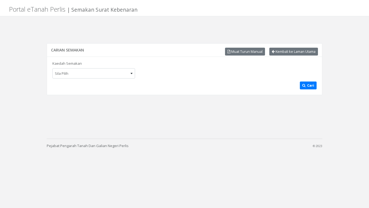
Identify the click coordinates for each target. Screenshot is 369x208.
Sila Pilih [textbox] (61, 73)
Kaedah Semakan (67, 63)
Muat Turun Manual (246, 51)
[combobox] (93, 73)
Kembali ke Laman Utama (295, 51)
